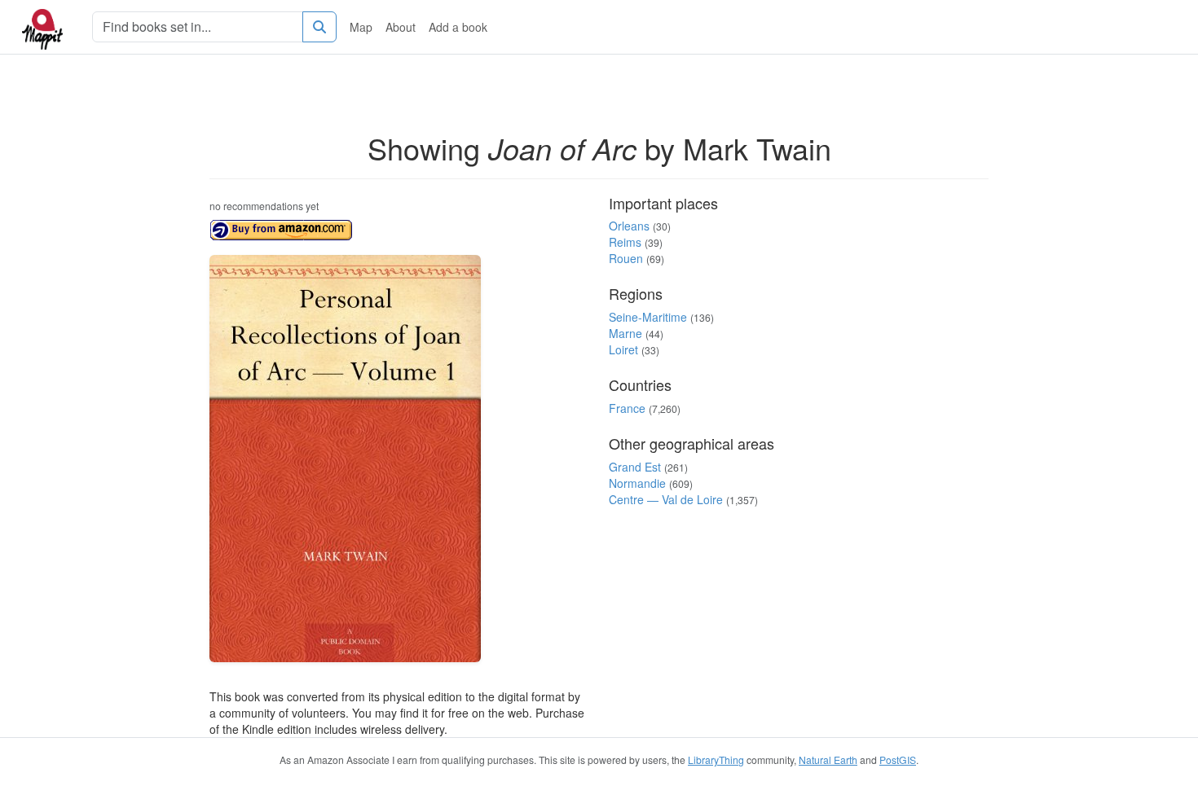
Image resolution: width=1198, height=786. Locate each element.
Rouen (626, 258)
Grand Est (635, 467)
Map (361, 27)
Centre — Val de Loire (666, 499)
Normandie (637, 483)
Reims (625, 242)
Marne (625, 333)
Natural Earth (828, 759)
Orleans (629, 225)
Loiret (623, 349)
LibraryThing (716, 759)
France (627, 408)
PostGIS (897, 759)
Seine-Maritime (648, 317)
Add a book (458, 27)
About (400, 27)
